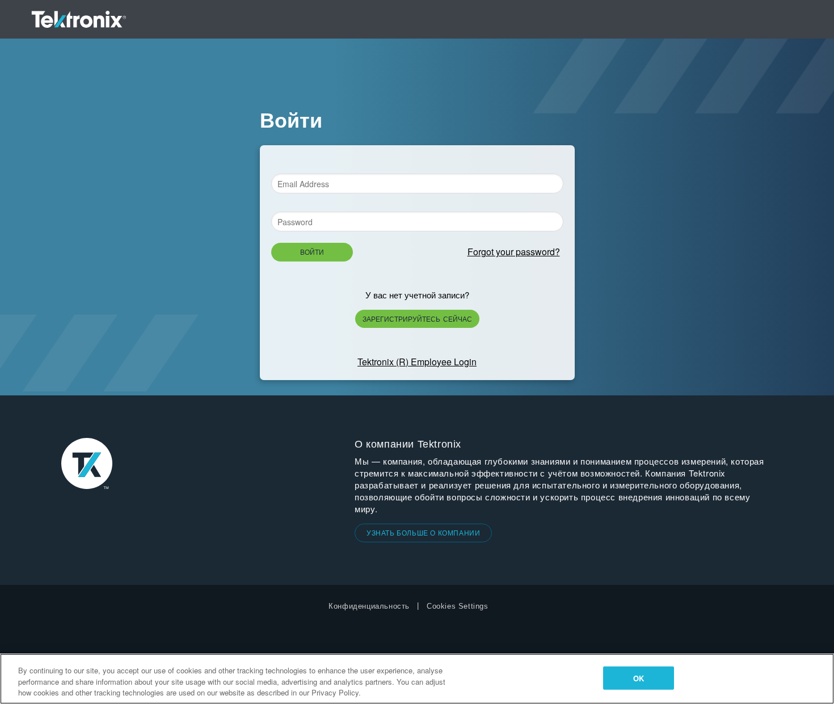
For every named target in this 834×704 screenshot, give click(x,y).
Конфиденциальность (369, 606)
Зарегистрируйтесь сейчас (417, 318)
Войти (312, 251)
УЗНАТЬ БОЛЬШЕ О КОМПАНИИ (423, 532)
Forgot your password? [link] (513, 251)
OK (638, 677)
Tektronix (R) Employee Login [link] (417, 361)
